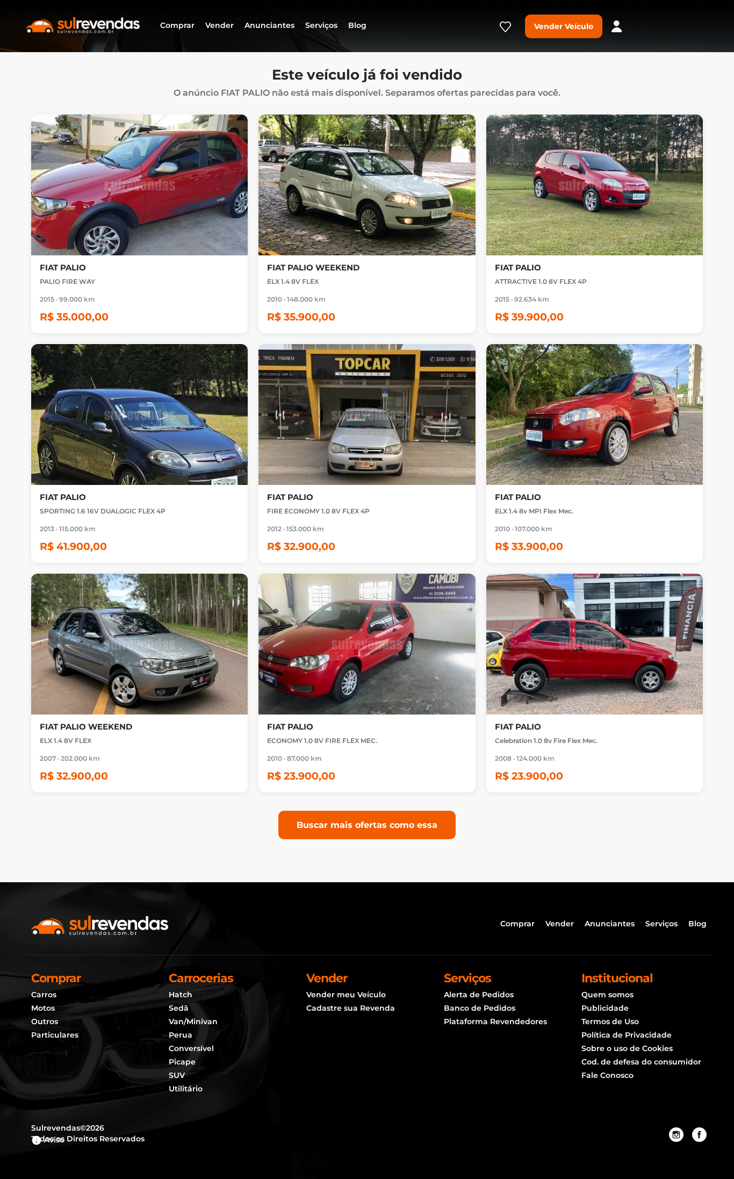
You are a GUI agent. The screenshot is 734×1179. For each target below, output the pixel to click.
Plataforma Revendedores (495, 1021)
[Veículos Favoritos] (505, 30)
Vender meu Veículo (346, 994)
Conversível (191, 1048)
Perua (180, 1035)
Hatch (180, 994)
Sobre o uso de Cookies (627, 1048)
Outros (44, 1021)
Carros (43, 994)
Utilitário (186, 1089)
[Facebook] (699, 1135)
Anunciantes (269, 25)
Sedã (179, 1008)
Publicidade (605, 1008)
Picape (182, 1062)
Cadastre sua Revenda (350, 1008)
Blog (357, 25)
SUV (177, 1075)
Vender (219, 25)
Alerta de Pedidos (479, 994)
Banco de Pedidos (479, 1008)
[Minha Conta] (616, 26)
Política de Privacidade (626, 1035)
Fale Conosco (607, 1075)
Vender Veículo (563, 26)
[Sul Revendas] (83, 24)
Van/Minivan (193, 1021)
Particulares (54, 1035)
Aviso (53, 1140)
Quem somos (607, 994)
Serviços (321, 25)
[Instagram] (676, 1135)
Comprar (177, 25)
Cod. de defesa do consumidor (641, 1062)
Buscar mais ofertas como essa (367, 825)
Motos (43, 1008)
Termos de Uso (610, 1021)
